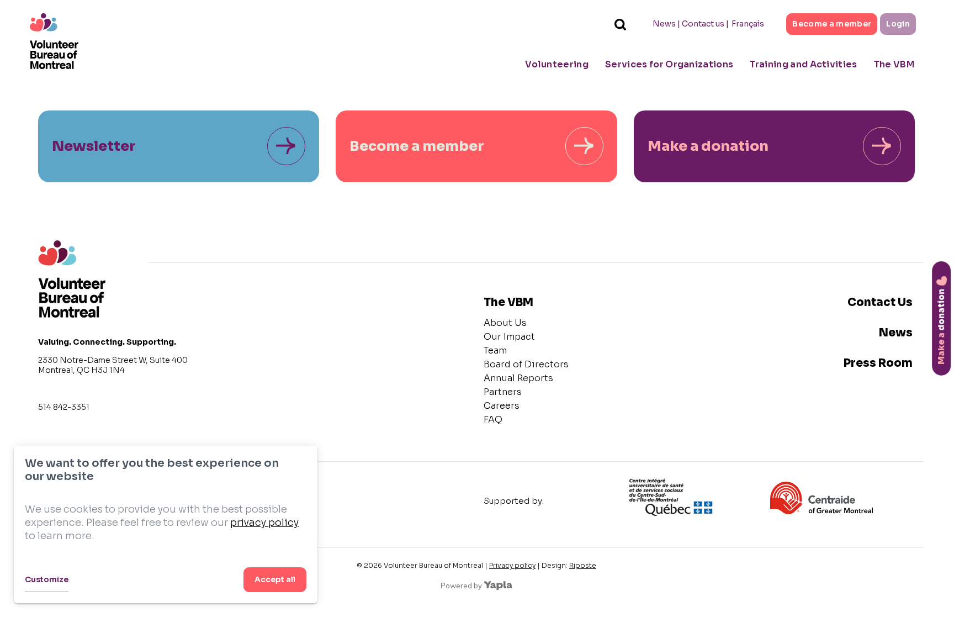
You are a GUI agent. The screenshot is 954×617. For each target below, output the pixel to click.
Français (748, 24)
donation (941, 326)
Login (898, 24)
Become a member (831, 24)
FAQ (493, 419)
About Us (505, 323)
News (664, 24)
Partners (503, 392)
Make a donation (708, 146)
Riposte (582, 565)
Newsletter (94, 146)
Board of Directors (526, 364)
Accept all (275, 579)
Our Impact (509, 336)
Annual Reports (518, 378)
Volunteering (557, 64)
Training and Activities (803, 64)
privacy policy (264, 522)
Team (495, 350)
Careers (502, 406)
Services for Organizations (669, 64)
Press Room (878, 363)
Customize (46, 579)
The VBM (894, 64)
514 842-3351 (63, 407)
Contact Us (880, 302)
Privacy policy (512, 565)
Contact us (703, 24)
